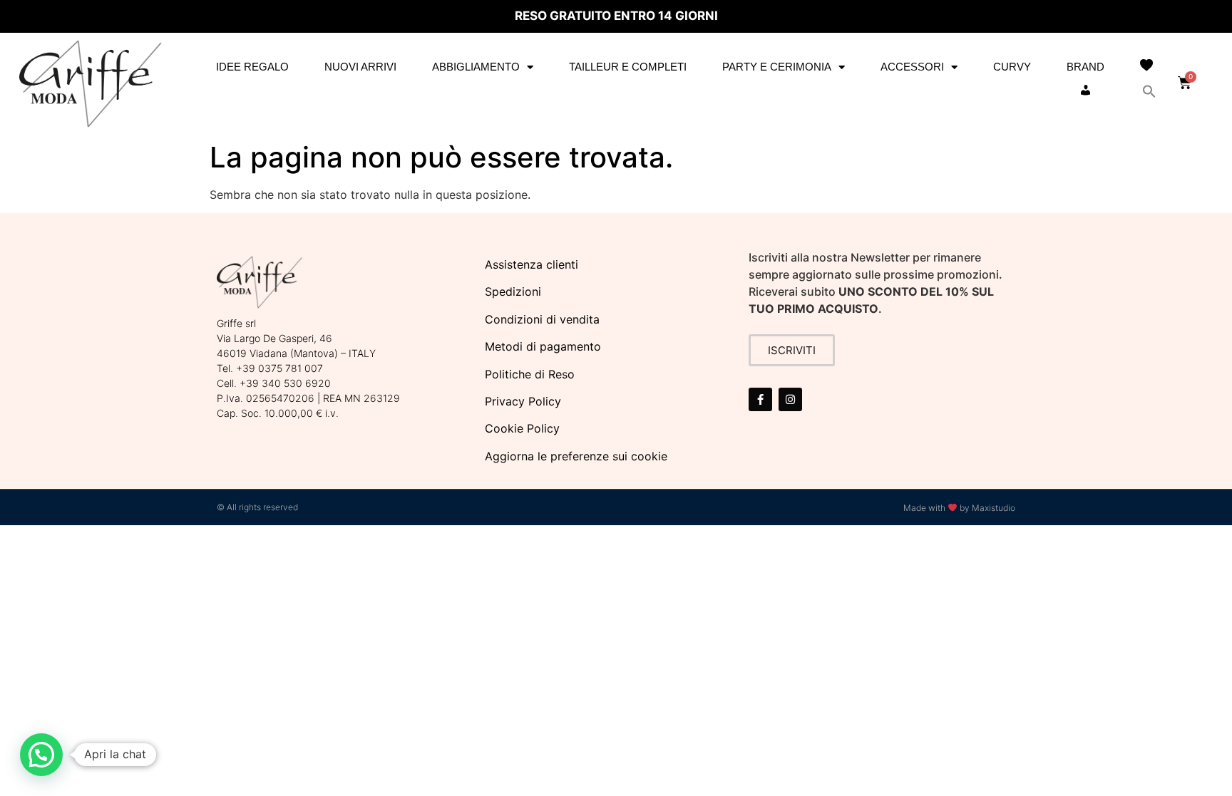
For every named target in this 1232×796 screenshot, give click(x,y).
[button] (1149, 91)
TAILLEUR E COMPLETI (628, 67)
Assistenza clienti (531, 264)
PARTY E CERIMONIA (776, 67)
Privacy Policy (523, 401)
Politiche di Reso (530, 374)
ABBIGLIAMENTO (476, 67)
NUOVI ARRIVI (360, 67)
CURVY (1012, 67)
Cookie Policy (522, 428)
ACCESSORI (912, 67)
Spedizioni (513, 291)
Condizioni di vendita (542, 319)
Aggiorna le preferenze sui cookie (576, 456)
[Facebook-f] (760, 399)
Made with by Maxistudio (959, 507)
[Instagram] (790, 399)
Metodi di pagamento (543, 346)
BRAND (1085, 67)
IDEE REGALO (252, 67)
